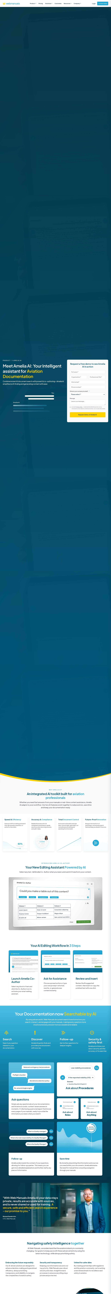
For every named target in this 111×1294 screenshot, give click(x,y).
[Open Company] (80, 3)
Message (72, 398)
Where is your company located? (79, 391)
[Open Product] (35, 3)
